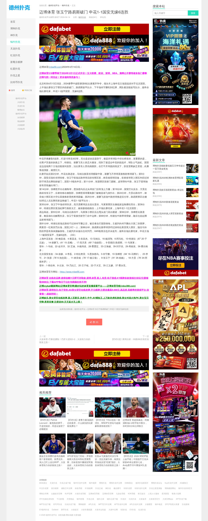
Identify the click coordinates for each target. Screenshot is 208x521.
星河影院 (165, 493)
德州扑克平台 (21, 9)
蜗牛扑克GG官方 (185, 488)
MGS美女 (43, 482)
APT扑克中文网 (120, 504)
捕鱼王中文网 (66, 488)
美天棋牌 (54, 488)
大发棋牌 (21, 125)
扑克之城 (99, 488)
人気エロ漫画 (153, 493)
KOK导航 (131, 493)
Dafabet (55, 509)
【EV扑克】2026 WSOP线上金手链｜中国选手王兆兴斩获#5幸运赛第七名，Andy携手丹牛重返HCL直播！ (135, 462)
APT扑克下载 (181, 498)
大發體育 (148, 504)
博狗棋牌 (82, 504)
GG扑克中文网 (140, 488)
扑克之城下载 (65, 482)
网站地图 (69, 515)
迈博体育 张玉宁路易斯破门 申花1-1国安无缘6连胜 (83, 11)
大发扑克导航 (80, 493)
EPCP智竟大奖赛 (172, 504)
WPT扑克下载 (45, 504)
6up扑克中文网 (171, 482)
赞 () (95, 322)
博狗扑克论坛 (156, 482)
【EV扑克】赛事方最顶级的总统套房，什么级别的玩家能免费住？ (80, 422)
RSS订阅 (28, 90)
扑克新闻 (185, 504)
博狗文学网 (43, 493)
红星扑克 (15, 68)
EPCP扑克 (57, 504)
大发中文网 (113, 509)
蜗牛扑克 (15, 41)
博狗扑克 (15, 28)
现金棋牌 (21, 121)
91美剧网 (89, 488)
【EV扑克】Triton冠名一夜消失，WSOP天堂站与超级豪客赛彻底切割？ (107, 422)
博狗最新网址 (170, 488)
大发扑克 (21, 102)
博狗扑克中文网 (115, 482)
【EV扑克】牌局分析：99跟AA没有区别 (130, 339)
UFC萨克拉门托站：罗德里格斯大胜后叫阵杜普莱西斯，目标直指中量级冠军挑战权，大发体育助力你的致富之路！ (80, 462)
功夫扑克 (132, 498)
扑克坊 (123, 498)
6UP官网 (68, 493)
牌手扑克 (64, 509)
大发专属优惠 (86, 509)
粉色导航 (78, 488)
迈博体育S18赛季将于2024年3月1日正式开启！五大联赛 (67, 73)
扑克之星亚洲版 (155, 488)
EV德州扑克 (44, 509)
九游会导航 (120, 493)
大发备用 (21, 128)
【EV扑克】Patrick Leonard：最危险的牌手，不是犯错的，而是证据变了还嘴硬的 (52, 424)
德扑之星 (100, 498)
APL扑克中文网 (136, 504)
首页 (12, 21)
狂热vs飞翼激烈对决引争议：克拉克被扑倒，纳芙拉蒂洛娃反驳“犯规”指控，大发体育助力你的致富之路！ (107, 460)
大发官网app (168, 498)
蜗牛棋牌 (92, 482)
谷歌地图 (61, 515)
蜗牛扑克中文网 (80, 482)
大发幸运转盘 (100, 509)
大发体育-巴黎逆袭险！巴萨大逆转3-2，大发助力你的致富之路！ (64, 341)
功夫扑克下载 (70, 504)
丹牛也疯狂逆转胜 (46, 498)
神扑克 (14, 35)
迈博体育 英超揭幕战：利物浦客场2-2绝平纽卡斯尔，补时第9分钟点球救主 (136, 422)
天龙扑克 (15, 48)
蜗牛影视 (80, 498)
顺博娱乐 (21, 109)
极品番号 (117, 488)
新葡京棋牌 (16, 62)
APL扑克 (92, 504)
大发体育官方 (154, 498)
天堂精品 (70, 498)
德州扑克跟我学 (142, 482)
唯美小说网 (176, 493)
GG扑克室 (128, 488)
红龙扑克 (15, 55)
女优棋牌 (21, 117)
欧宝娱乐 (141, 493)
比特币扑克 (16, 82)
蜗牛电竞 (158, 504)
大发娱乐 (74, 509)
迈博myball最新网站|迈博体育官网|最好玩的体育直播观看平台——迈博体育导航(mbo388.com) (87, 286)
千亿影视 (60, 498)
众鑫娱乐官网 (56, 493)
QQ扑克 (123, 509)
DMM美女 (129, 482)
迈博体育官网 (107, 493)
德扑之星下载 (112, 498)
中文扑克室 (43, 488)
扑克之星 (15, 75)
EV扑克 (133, 509)
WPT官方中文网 (104, 504)
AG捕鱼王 (184, 482)
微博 (13, 90)
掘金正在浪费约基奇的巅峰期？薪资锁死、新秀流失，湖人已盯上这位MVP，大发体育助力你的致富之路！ (52, 460)
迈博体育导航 (94, 493)
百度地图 (77, 515)
